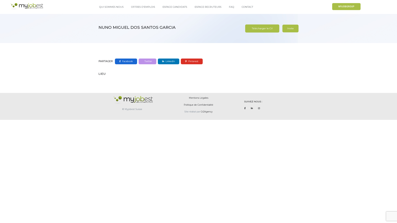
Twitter (148, 61)
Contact (247, 6)
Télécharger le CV (262, 28)
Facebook (127, 61)
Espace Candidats (175, 6)
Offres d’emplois (143, 6)
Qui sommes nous (111, 6)
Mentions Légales (198, 97)
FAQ (231, 6)
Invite (290, 28)
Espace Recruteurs (208, 6)
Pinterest (193, 61)
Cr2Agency (207, 111)
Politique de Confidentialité (198, 104)
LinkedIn (170, 61)
